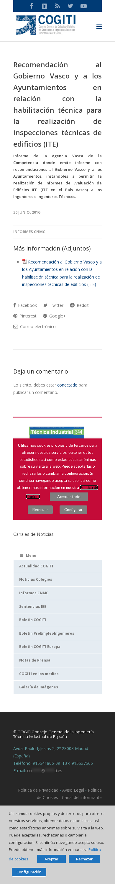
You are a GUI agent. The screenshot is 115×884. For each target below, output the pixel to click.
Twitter (56, 305)
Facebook (27, 305)
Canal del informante (82, 797)
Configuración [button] (29, 872)
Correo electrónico (37, 326)
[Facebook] (31, 6)
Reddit (82, 305)
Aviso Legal (72, 790)
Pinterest (27, 316)
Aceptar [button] (51, 859)
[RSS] (57, 6)
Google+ (57, 316)
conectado (67, 385)
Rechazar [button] (84, 859)
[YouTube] (83, 6)
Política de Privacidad (38, 790)
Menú (31, 555)
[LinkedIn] (44, 6)
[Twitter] (70, 6)
